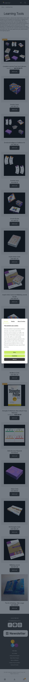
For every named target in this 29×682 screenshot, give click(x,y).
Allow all (14, 359)
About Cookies (21, 321)
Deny (14, 352)
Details (13, 321)
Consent (6, 321)
